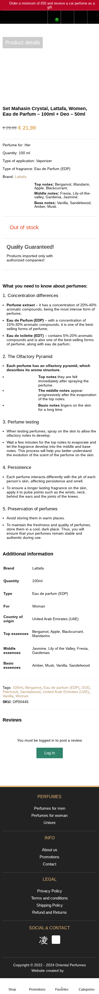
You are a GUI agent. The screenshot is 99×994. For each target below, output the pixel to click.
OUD (86, 687)
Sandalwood (30, 692)
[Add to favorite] (9, 69)
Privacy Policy (49, 891)
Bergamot (33, 687)
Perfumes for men (49, 808)
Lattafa (20, 177)
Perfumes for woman (49, 815)
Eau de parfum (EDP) (61, 687)
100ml (18, 687)
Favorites (61, 989)
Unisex (50, 822)
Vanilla (8, 696)
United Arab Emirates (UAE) (66, 692)
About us (49, 849)
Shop (12, 989)
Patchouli (10, 692)
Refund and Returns (49, 912)
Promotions (37, 989)
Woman (22, 696)
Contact (49, 864)
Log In (49, 753)
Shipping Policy (49, 905)
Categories (87, 989)
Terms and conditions (49, 898)
